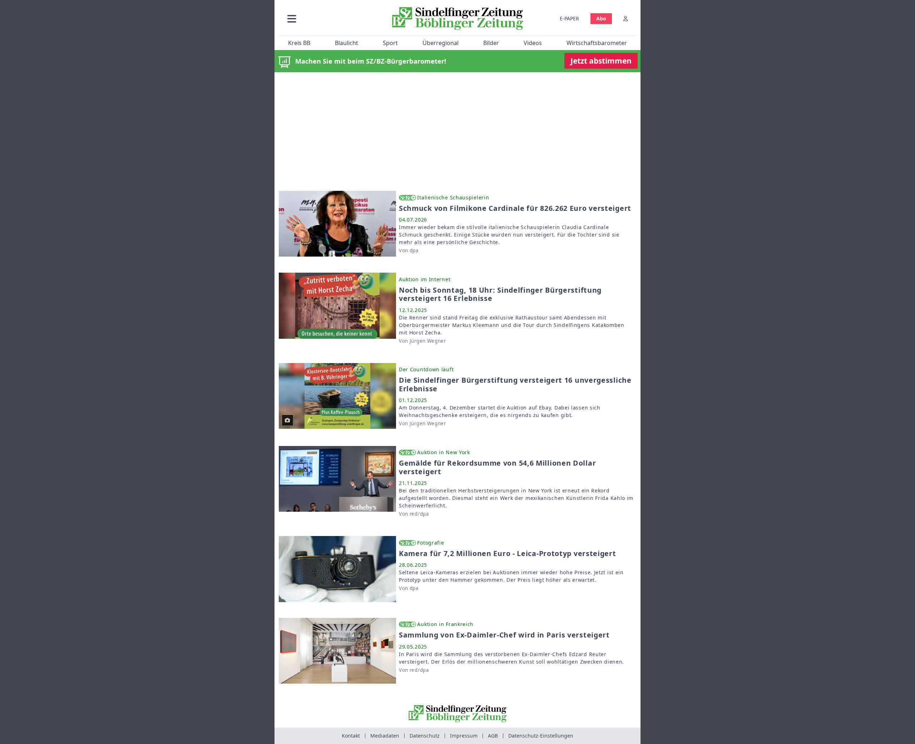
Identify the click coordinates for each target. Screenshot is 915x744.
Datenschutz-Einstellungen (540, 735)
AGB (493, 735)
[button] (329, 18)
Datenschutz (425, 735)
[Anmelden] (625, 18)
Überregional (440, 43)
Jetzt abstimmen (601, 61)
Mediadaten (384, 735)
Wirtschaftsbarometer (597, 43)
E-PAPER (569, 18)
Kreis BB (299, 43)
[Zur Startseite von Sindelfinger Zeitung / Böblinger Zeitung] (457, 18)
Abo (601, 18)
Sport (390, 43)
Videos (533, 43)
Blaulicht (346, 43)
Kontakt (351, 735)
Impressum (464, 735)
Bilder (491, 43)
